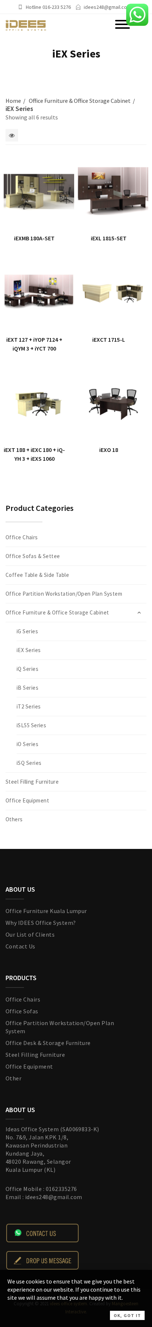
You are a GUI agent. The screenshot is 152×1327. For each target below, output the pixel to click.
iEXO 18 (108, 449)
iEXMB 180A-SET (34, 238)
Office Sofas (22, 1011)
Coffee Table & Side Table (37, 574)
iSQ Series (29, 762)
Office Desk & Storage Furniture (48, 1042)
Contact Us (20, 946)
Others (14, 819)
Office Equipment (27, 800)
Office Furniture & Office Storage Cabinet (80, 100)
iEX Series (29, 650)
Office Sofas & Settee (33, 556)
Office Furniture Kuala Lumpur (46, 911)
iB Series (27, 687)
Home (13, 100)
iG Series (27, 631)
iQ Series (27, 668)
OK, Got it (127, 1315)
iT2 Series (29, 706)
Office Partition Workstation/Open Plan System (64, 593)
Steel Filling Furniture (32, 781)
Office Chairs (22, 537)
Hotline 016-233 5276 (48, 7)
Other (13, 1078)
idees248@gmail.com (107, 7)
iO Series (27, 744)
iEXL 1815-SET (109, 238)
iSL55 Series (31, 725)
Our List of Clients (30, 934)
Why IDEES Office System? (41, 922)
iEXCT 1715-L (108, 339)
